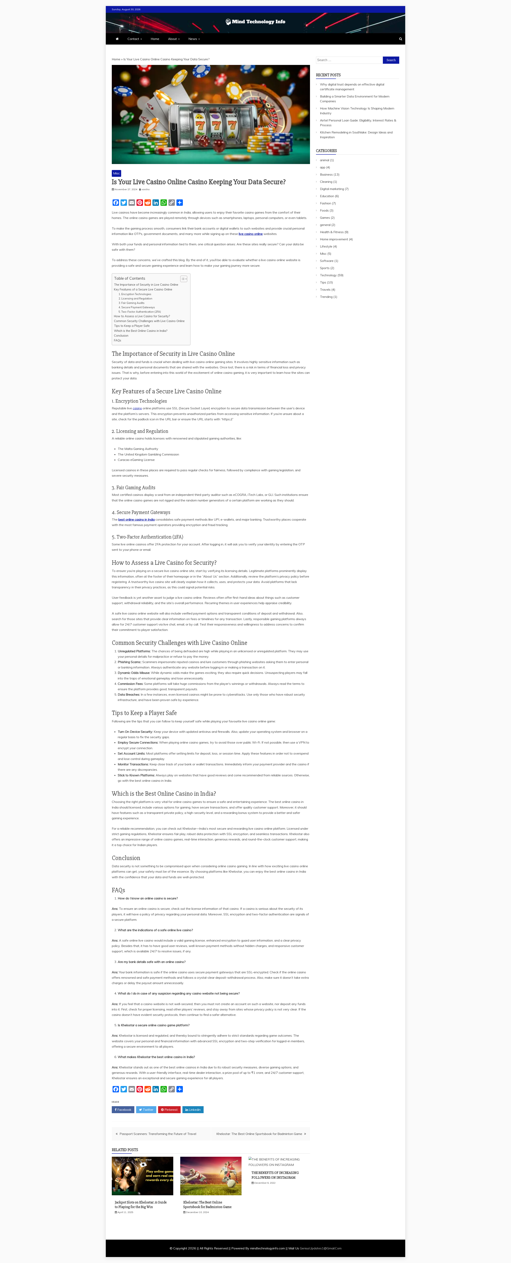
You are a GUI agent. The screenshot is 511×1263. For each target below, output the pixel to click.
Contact (133, 39)
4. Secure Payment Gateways (137, 307)
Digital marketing (332, 189)
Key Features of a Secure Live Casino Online (143, 289)
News (192, 39)
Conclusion (121, 335)
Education (327, 196)
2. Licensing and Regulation (135, 298)
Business (326, 174)
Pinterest (171, 1110)
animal (324, 160)
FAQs (117, 340)
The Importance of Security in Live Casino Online (146, 284)
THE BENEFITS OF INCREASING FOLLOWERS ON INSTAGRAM (275, 1175)
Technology (328, 275)
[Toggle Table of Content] (181, 278)
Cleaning (326, 182)
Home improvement (334, 239)
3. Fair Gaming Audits (132, 302)
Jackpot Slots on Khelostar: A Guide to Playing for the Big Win (141, 1204)
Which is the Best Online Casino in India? (140, 331)
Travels (325, 289)
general (325, 225)
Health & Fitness (332, 232)
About (172, 39)
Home (155, 39)
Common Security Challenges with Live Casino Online (150, 321)
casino (137, 408)
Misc (116, 173)
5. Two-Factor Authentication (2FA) (140, 311)
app (322, 167)
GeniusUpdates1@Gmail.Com (321, 1248)
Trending (326, 297)
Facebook (124, 1110)
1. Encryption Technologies (135, 294)
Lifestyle (326, 246)
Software (327, 261)
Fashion (325, 203)
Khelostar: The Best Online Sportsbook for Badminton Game (259, 1134)
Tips (323, 282)
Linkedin (194, 1110)
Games (325, 218)
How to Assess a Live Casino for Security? (142, 316)
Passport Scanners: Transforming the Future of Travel (158, 1134)
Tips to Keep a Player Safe (132, 326)
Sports (325, 268)
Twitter (147, 1110)
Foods (324, 210)
